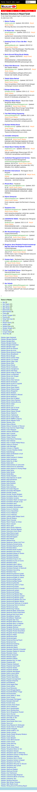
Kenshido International (12, 171)
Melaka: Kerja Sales (7, 485)
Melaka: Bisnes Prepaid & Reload (11, 394)
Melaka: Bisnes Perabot (8, 393)
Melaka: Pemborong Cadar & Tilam (12, 585)
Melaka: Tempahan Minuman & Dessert (13, 764)
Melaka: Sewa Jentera (8, 719)
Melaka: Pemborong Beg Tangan (11, 581)
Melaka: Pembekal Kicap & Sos (11, 559)
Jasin (4, 321)
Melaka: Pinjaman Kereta (9, 668)
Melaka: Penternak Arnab (9, 636)
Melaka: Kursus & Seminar (9, 509)
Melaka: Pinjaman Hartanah (10, 664)
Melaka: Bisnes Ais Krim (8, 350)
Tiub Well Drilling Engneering (14, 114)
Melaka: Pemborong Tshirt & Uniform (13, 605)
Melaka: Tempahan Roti (8, 767)
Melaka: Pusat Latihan (8, 686)
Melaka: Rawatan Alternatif (9, 701)
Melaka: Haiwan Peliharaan (10, 431)
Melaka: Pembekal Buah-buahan (11, 549)
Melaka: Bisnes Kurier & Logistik (11, 383)
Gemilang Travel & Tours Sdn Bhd (16, 42)
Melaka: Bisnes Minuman (9, 385)
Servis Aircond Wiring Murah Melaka (17, 54)
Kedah (20, 11)
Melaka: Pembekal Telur (8, 572)
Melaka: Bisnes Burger (8, 356)
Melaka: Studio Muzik (8, 736)
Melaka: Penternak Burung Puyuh (11, 640)
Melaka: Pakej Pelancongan (10, 533)
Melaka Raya (7, 326)
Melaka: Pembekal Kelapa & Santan (12, 553)
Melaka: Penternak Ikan (8, 642)
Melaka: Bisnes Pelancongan (10, 389)
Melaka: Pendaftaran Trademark (11, 618)
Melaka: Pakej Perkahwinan (10, 535)
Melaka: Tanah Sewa (7, 745)
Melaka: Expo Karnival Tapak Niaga (12, 428)
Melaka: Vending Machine (9, 780)
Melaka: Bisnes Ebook (8, 365)
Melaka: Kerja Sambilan (8, 487)
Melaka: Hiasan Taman (8, 437)
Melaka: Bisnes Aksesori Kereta (11, 352)
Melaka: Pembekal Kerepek (9, 555)
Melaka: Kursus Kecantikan (9, 511)
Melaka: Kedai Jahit (7, 463)
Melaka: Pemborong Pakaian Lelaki (12, 598)
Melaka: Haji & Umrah (8, 433)
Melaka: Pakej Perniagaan (9, 537)
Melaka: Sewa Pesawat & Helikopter (12, 725)
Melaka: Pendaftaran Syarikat (10, 616)
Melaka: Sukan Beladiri (8, 738)
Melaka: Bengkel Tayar (8, 347)
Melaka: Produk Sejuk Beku (10, 677)
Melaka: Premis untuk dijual (10, 673)
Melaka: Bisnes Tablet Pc (9, 413)
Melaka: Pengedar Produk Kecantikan (13, 631)
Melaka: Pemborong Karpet (10, 586)
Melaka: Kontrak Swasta (9, 492)
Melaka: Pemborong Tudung (10, 609)
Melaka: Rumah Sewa (8, 703)
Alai (4, 302)
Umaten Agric (9, 259)
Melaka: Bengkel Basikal (9, 339)
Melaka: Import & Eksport (9, 444)
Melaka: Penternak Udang (9, 647)
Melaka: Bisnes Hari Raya (9, 371)
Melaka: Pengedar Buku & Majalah (12, 623)
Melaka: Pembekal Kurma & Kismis (12, 561)
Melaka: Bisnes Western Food (10, 420)
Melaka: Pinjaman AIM (8, 662)
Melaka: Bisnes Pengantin (9, 391)
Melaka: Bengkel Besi (8, 341)
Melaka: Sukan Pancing (8, 743)
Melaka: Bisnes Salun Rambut (10, 400)
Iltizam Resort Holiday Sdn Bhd (15, 147)
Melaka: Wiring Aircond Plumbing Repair (14, 786)
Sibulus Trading (10, 21)
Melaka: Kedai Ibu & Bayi (9, 461)
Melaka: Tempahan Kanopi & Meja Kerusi (14, 754)
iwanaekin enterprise (11, 136)
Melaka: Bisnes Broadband (9, 354)
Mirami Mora (9, 184)
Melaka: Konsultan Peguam (10, 489)
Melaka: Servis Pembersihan (10, 710)
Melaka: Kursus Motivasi (9, 515)
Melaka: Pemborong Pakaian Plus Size (13, 599)
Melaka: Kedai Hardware (9, 459)
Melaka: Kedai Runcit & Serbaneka (12, 466)
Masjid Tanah (7, 322)
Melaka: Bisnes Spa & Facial (10, 407)
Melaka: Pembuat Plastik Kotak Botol (13, 612)
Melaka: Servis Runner (8, 714)
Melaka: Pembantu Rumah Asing (11, 544)
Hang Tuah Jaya (8, 319)
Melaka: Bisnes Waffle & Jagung (11, 418)
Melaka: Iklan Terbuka (8, 441)
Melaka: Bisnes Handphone (10, 369)
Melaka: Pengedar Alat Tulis (10, 620)
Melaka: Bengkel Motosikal (10, 345)
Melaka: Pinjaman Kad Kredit (10, 666)
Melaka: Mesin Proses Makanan (11, 527)
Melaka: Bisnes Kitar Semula (10, 380)
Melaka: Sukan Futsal (8, 742)
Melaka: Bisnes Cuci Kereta (9, 359)
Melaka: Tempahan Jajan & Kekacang (13, 753)
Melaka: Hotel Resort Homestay (11, 439)
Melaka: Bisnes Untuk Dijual (10, 417)
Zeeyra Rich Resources (12, 66)
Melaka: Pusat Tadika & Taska (10, 695)
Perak (35, 11)
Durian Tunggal (8, 315)
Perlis (12, 11)
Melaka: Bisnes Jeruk (7, 378)
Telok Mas (6, 334)
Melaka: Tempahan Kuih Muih (10, 762)
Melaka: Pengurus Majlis (9, 634)
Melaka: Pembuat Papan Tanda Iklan (12, 610)
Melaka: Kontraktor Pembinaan (11, 505)
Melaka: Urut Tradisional (9, 773)
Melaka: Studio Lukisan (8, 732)
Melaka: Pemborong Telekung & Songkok (14, 603)
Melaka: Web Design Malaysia (10, 782)
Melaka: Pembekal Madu (9, 562)
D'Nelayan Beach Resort (12, 101)
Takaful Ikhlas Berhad (12, 78)
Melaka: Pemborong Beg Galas (11, 579)
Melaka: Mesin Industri (8, 524)
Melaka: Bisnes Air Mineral (9, 348)
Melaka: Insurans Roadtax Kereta (11, 450)
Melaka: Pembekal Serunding (10, 570)
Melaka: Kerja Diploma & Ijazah (11, 478)
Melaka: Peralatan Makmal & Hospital (13, 649)
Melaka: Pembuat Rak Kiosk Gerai (12, 614)
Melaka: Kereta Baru (7, 474)
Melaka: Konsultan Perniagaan (11, 490)
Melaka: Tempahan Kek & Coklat (11, 758)
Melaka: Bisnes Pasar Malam (10, 387)
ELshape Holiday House (12, 125)
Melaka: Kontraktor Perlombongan (12, 507)
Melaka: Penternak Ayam (9, 638)
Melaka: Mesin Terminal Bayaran (11, 529)
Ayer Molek (6, 308)
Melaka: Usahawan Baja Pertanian (12, 775)
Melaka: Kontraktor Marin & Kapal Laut (13, 500)
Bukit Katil (6, 310)
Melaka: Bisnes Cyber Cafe (9, 361)
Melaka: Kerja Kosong (8, 481)
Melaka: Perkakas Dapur (8, 657)
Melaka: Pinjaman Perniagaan (10, 671)
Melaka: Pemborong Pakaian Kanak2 (13, 596)
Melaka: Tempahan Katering (10, 756)
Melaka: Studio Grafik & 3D (10, 730)
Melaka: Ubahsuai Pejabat (9, 769)
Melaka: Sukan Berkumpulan (10, 740)
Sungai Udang (7, 332)
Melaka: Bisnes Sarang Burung (11, 402)
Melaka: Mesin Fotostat (8, 520)
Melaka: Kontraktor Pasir (9, 503)
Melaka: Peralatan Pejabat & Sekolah (13, 651)
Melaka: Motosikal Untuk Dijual (11, 531)
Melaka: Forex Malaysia (8, 430)
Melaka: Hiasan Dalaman (9, 435)
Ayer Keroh (6, 306)
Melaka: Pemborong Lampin (10, 590)
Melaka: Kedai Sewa (7, 470)
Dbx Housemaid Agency (12, 232)
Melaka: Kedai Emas (7, 455)
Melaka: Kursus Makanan (9, 513)
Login (18, 2)
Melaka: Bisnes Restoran (9, 396)
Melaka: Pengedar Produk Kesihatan (12, 633)
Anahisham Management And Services (17, 158)
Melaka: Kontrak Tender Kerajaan (11, 494)
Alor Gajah (6, 304)
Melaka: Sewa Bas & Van (9, 717)
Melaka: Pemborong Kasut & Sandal (13, 588)
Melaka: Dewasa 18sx (8, 422)
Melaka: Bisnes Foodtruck (9, 367)
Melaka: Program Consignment (11, 679)
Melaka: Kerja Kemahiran (9, 479)
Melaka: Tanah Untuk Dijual (10, 747)
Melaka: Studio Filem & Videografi (12, 727)
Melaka (5, 324)
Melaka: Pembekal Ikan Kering (11, 551)
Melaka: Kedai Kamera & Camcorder (12, 465)
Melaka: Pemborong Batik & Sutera (12, 577)
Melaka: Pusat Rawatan (8, 693)
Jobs (13, 2)
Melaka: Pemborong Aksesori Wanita (12, 575)
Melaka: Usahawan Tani (8, 778)
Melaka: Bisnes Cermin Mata (10, 358)
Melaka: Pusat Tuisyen (8, 697)
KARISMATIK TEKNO (11, 219)
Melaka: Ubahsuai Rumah (9, 771)
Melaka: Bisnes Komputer (9, 382)
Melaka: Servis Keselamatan (10, 708)
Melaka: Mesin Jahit (7, 526)
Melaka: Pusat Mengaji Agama (10, 690)
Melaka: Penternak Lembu (9, 645)
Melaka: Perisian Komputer (9, 655)
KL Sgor (4, 11)
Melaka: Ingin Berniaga (8, 446)
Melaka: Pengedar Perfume (9, 627)
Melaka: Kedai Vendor (8, 472)
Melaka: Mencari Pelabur (9, 518)
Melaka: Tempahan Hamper (10, 751)
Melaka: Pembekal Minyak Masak (11, 566)
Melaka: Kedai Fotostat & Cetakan (12, 457)
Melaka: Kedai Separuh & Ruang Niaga (13, 468)
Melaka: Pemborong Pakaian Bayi (11, 594)
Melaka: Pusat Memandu (9, 688)
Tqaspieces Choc (10, 208)
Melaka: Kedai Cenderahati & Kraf (12, 454)
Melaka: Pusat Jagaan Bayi (9, 684)
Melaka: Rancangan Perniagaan (11, 699)
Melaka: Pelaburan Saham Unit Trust (12, 542)
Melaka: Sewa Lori (7, 723)
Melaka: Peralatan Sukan (9, 653)
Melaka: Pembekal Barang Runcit (11, 546)
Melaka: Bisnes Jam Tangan (10, 376)
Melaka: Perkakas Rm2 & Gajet (11, 660)
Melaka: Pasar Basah (7, 538)
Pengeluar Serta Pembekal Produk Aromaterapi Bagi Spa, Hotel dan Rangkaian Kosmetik (20, 245)
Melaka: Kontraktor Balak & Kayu (11, 496)
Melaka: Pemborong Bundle (10, 583)
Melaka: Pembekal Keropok (10, 557)
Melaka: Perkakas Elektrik (9, 658)
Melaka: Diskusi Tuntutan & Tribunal (13, 426)
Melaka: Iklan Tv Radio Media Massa (12, 443)
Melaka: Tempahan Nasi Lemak (11, 765)
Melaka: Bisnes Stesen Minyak (10, 411)
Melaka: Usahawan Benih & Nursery (12, 776)
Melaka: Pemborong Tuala (9, 607)
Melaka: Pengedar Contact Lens (11, 625)
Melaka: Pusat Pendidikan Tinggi (11, 692)
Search (8, 2)
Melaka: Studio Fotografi (9, 729)
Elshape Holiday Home (12, 90)
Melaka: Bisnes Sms (7, 406)
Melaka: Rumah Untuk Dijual (10, 705)
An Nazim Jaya (9, 31)
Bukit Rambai (7, 311)
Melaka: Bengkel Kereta (8, 343)
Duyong (5, 317)
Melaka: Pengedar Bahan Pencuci (11, 621)
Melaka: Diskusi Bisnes (8, 424)
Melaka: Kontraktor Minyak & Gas (12, 502)
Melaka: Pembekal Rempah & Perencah (13, 568)
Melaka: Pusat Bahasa (8, 682)
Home (3, 2)
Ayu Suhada (8, 283)
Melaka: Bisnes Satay (8, 404)
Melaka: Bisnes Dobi (7, 363)
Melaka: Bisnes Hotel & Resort (11, 372)
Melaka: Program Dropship (9, 681)
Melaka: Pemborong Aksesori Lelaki (12, 574)
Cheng (5, 313)
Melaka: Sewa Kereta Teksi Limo (11, 721)
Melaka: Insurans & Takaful (10, 448)
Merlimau (6, 330)
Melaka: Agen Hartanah (8, 337)
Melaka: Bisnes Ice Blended (10, 374)
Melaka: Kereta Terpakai (8, 476)
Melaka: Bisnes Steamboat (9, 409)
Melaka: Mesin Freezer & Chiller (11, 522)
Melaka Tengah (7, 328)
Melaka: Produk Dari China (9, 675)
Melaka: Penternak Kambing (10, 644)
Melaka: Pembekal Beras (9, 548)
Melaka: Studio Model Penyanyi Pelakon (14, 734)
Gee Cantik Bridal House (12, 270)
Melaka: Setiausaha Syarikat (10, 716)
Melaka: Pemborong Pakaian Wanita (12, 601)
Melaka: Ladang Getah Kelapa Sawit (12, 516)
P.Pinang (27, 11)
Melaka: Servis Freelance (9, 706)
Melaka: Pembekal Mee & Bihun (11, 564)
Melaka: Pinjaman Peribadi (9, 670)
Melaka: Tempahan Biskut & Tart (11, 749)
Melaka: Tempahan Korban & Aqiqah (13, 760)
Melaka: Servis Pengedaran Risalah (12, 712)
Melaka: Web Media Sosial (9, 784)
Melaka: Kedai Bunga (8, 452)
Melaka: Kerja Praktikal (8, 483)
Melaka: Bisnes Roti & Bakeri (10, 398)
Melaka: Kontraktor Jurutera (10, 498)
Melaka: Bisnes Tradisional (9, 415)
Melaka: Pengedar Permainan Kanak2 (13, 629)
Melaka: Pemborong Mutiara (10, 592)
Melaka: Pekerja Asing (8, 540)
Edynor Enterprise (11, 197)
